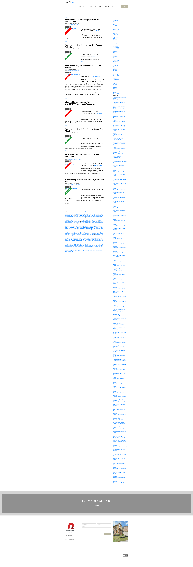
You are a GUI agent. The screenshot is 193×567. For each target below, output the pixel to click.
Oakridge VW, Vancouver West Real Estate (94, 235)
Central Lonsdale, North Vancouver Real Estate (94, 216)
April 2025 (115, 42)
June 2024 (115, 55)
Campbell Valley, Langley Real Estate (96, 214)
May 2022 (115, 87)
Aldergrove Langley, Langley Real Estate (84, 211)
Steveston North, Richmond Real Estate (85, 244)
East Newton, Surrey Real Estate (94, 221)
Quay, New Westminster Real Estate (90, 237)
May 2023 (115, 71)
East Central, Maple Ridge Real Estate (85, 221)
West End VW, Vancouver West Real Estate (75, 184)
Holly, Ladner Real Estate (92, 228)
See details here (97, 30)
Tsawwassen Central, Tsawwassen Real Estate (76, 247)
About (111, 6)
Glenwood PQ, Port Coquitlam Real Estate (98, 225)
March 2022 (115, 89)
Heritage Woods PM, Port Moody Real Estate (73, 228)
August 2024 (115, 52)
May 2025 (115, 41)
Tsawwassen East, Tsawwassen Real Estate (87, 247)
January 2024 (115, 61)
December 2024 (116, 47)
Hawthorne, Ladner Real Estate (91, 227)
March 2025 (115, 43)
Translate (73, 2)
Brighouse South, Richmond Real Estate (73, 213)
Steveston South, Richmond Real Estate (96, 244)
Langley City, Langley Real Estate (119, 288)
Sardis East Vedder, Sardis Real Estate (76, 241)
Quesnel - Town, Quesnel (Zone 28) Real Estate (86, 238)
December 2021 (116, 93)
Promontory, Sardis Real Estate (82, 237)
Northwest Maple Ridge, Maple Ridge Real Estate (73, 235)
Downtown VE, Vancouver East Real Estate (94, 220)
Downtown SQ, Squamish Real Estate (84, 220)
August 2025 (115, 37)
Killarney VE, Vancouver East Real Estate (83, 229)
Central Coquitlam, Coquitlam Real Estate (82, 216)
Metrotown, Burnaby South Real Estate (82, 232)
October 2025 (116, 34)
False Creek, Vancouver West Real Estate (83, 223)
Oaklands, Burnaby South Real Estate (84, 235)
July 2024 (115, 53)
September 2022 (116, 82)
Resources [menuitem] (106, 6)
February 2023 (116, 75)
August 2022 (115, 83)
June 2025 (115, 39)
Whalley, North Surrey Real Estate (73, 70)
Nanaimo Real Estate (72, 234)
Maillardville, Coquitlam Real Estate (73, 24)
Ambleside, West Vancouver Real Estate (95, 211)
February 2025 (116, 44)
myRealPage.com (98, 550)
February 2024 (116, 60)
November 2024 (116, 48)
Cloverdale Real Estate (117, 167)
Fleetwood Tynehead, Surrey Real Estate (93, 223)
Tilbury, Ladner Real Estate (118, 442)
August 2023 (115, 68)
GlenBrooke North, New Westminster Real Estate (87, 225)
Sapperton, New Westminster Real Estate (93, 240)
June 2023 (115, 70)
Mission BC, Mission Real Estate (92, 232)
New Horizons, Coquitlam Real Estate (80, 234)
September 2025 (116, 35)
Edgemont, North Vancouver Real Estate (76, 222)
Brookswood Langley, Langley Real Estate (92, 213)
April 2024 (115, 57)
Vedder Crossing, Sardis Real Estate (119, 457)
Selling (100, 6)
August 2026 (115, 21)
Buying (95, 6)
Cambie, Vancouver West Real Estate (86, 214)
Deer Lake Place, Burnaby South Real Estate (82, 219)
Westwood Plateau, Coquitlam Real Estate (78, 249)
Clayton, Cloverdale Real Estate (119, 164)
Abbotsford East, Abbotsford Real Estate (74, 211)
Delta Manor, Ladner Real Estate (93, 219)
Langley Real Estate (116, 289)
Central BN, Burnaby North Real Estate (72, 216)
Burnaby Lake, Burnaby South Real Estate (76, 214)
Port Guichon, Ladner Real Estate (119, 355)
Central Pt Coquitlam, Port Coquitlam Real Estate (79, 217)
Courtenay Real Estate (74, 219)
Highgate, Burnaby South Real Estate (84, 228)
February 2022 (116, 91)
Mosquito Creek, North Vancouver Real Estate (77, 233)
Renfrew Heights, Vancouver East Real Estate (80, 239)
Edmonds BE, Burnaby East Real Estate (87, 222)
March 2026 (115, 28)
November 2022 (116, 79)
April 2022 (115, 88)
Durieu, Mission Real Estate (76, 221)
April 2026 (115, 26)
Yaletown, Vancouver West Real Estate (69, 251)
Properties (89, 6)
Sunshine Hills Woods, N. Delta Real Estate (75, 50)
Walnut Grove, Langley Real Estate (119, 460)
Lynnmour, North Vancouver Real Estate (72, 231)
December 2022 (116, 78)
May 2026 (115, 25)
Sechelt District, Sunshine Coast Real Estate (95, 241)
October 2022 (115, 80)
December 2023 (116, 62)
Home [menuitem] (81, 6)
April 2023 (115, 73)
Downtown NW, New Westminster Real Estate (74, 220)
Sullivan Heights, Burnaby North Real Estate (78, 245)
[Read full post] (73, 32)
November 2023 (116, 64)
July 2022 (115, 84)
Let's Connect (96, 505)
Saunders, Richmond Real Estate (85, 241)
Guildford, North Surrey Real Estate (71, 227)
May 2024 (115, 56)
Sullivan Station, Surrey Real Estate (89, 245)
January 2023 (115, 77)
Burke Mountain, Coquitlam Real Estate (74, 159)
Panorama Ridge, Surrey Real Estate (119, 345)
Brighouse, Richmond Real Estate (83, 213)
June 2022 (115, 86)
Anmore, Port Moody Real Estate (119, 104)
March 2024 (115, 59)
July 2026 (115, 23)
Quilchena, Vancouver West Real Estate (97, 238)
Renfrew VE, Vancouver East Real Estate (91, 239)
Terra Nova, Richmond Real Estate (86, 246)
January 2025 (115, 46)
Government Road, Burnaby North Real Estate (71, 226)
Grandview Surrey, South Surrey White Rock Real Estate (84, 226)
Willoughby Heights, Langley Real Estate (84, 250)
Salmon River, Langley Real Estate (83, 240)
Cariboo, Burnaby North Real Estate (89, 215)
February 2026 (116, 29)
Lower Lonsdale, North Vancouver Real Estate (75, 107)
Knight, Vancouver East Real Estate (119, 284)
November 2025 (116, 33)
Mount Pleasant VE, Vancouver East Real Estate (89, 233)
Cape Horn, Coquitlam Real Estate (80, 215)
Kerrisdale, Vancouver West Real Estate (73, 229)
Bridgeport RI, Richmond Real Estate (119, 121)
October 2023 (115, 65)
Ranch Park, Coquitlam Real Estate (69, 239)
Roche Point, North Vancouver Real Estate (73, 240)
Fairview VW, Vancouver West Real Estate (72, 223)
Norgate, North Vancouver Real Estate (89, 234)
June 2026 (115, 24)
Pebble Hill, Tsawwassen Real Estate (119, 349)
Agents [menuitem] (84, 6)
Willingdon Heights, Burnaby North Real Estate (73, 250)
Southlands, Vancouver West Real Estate (80, 243)
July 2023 (115, 69)
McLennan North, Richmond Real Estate (72, 232)
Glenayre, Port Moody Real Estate (76, 225)
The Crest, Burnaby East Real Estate (95, 246)
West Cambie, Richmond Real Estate (119, 462)
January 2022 (115, 92)
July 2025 (115, 38)
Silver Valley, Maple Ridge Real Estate (120, 397)
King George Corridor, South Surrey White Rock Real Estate (96, 229)
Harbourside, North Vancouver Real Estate (81, 227)
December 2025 (116, 32)
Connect (124, 6)
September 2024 (116, 51)
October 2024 (116, 50)
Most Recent (115, 20)
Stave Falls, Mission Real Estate (76, 244)
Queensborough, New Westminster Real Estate (74, 238)
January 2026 (115, 30)
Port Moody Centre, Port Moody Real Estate (72, 237)
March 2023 (115, 74)
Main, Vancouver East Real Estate (91, 231)
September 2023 (116, 66)
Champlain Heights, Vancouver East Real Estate (92, 217)
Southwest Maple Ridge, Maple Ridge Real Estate (92, 243)
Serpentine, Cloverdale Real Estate (119, 396)
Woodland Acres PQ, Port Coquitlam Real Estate (96, 250)
